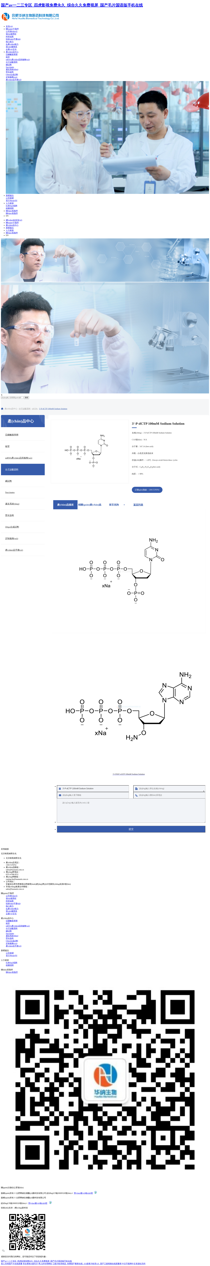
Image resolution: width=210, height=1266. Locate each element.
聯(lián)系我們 (12, 211)
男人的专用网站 (45, 1264)
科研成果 (10, 37)
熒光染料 (10, 72)
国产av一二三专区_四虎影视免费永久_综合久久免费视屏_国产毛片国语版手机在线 (72, 5)
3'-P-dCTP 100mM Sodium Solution (53, 409)
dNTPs (35, 409)
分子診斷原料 (12, 62)
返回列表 (138, 504)
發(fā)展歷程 (11, 34)
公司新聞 (10, 198)
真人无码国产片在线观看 (11, 1264)
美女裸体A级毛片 (30, 1264)
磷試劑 (9, 65)
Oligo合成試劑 (12, 75)
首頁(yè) (9, 26)
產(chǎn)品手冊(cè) (13, 80)
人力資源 (10, 203)
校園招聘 (10, 208)
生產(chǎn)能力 (12, 44)
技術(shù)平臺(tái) (13, 39)
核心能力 (10, 42)
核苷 (8, 57)
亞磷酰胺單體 (12, 54)
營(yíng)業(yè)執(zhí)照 (83, 1193)
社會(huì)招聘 (11, 206)
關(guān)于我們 (12, 29)
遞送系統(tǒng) (12, 69)
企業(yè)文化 (11, 49)
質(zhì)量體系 (11, 47)
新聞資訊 (10, 195)
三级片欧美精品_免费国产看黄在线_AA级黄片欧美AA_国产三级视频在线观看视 (87, 1264)
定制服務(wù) (11, 77)
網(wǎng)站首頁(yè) (14, 220)
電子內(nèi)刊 (11, 201)
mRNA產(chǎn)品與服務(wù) (18, 60)
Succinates (10, 67)
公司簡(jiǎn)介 (12, 31)
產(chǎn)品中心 (12, 52)
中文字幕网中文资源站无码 (133, 1264)
